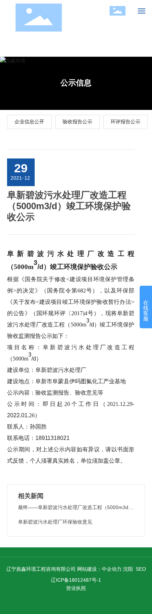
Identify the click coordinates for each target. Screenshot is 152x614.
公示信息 (76, 82)
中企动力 (112, 569)
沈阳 (128, 569)
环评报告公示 (125, 121)
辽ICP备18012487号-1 (76, 580)
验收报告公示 (77, 121)
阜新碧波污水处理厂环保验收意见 (55, 522)
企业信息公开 (29, 121)
